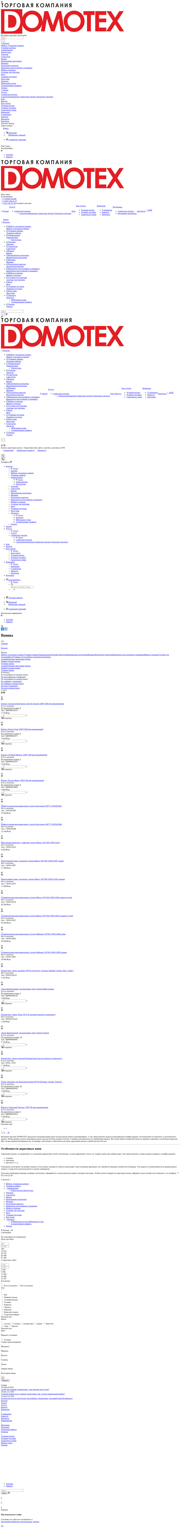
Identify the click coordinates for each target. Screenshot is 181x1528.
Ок (2, 1526)
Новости (4, 1416)
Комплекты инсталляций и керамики (128, 655)
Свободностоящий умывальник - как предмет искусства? (25, 1389)
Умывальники (22, 482)
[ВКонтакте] (2, 628)
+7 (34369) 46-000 (9, 199)
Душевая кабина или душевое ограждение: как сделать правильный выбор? (33, 1394)
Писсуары (33, 657)
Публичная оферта (9, 1429)
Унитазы (54, 655)
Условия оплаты (8, 1436)
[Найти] (3, 40)
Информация (6, 1421)
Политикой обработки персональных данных (20, 1522)
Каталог (14, 471)
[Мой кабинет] (2, 443)
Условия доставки (8, 1438)
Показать (5, 1380)
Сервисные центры (24, 540)
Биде (11, 657)
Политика (5, 1427)
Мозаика (91, 655)
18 (8, 1132)
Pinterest (9, 157)
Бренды (4, 1407)
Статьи (4, 1385)
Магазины (5, 1425)
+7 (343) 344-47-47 (9, 201)
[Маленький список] (2, 693)
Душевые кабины (31, 655)
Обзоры (4, 1445)
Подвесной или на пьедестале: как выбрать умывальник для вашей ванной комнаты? (37, 1398)
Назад (15, 469)
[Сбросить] (2, 1378)
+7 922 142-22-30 (9, 203)
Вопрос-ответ (6, 1443)
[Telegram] (5, 628)
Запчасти (19, 517)
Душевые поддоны (21, 657)
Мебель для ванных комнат (12, 655)
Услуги (14, 533)
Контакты (5, 1418)
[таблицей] (6, 690)
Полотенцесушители (103, 655)
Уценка (48, 657)
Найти (4, 1493)
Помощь (4, 1432)
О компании (6, 1414)
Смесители (62, 655)
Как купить (15, 553)
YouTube (9, 155)
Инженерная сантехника (77, 655)
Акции (4, 1403)
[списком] (4, 690)
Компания (15, 566)
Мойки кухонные (151, 655)
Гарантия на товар (8, 1441)
